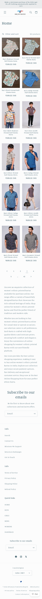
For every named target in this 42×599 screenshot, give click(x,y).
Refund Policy (10, 489)
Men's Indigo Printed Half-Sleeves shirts (31, 174)
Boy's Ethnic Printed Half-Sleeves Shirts (11, 174)
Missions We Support (13, 446)
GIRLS (7, 516)
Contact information (22, 594)
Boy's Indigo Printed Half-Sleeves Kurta (31, 91)
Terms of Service (11, 473)
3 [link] (27, 271)
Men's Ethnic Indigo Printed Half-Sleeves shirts (11, 215)
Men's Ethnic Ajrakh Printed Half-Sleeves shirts (31, 215)
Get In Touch (10, 457)
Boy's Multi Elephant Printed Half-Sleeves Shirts (11, 133)
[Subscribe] (34, 413)
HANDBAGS (9, 532)
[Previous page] (7, 271)
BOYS (7, 510)
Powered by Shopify (21, 587)
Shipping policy (34, 590)
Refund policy (34, 587)
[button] (5, 12)
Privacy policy (9, 590)
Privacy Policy (10, 478)
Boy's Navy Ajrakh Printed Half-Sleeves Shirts (31, 133)
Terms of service (21, 590)
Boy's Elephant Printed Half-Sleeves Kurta (11, 60)
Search (7, 435)
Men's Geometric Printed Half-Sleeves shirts (31, 256)
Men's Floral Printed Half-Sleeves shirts (11, 256)
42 (24, 276)
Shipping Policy (11, 484)
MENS (7, 521)
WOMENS (8, 527)
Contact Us (9, 441)
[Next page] (31, 276)
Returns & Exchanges (13, 452)
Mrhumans (11, 587)
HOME (7, 505)
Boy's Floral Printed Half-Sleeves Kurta (31, 58)
